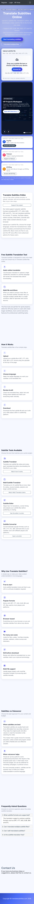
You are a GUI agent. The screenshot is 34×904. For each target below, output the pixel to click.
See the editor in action (17, 513)
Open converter (17, 536)
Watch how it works (17, 471)
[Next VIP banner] (8, 131)
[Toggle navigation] (30, 2)
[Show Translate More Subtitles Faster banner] (26, 132)
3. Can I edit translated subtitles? (13, 831)
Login (11, 2)
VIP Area (17, 2)
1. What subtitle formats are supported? (16, 815)
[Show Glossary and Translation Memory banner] (30, 132)
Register (4, 2)
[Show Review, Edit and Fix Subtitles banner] (27, 132)
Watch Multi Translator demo (17, 492)
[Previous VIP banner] (4, 131)
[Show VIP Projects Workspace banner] (24, 132)
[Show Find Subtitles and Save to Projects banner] (29, 132)
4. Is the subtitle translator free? (13, 835)
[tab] (17, 815)
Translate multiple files (11, 44)
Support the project (17, 205)
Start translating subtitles (12, 39)
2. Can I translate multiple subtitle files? (15, 827)
